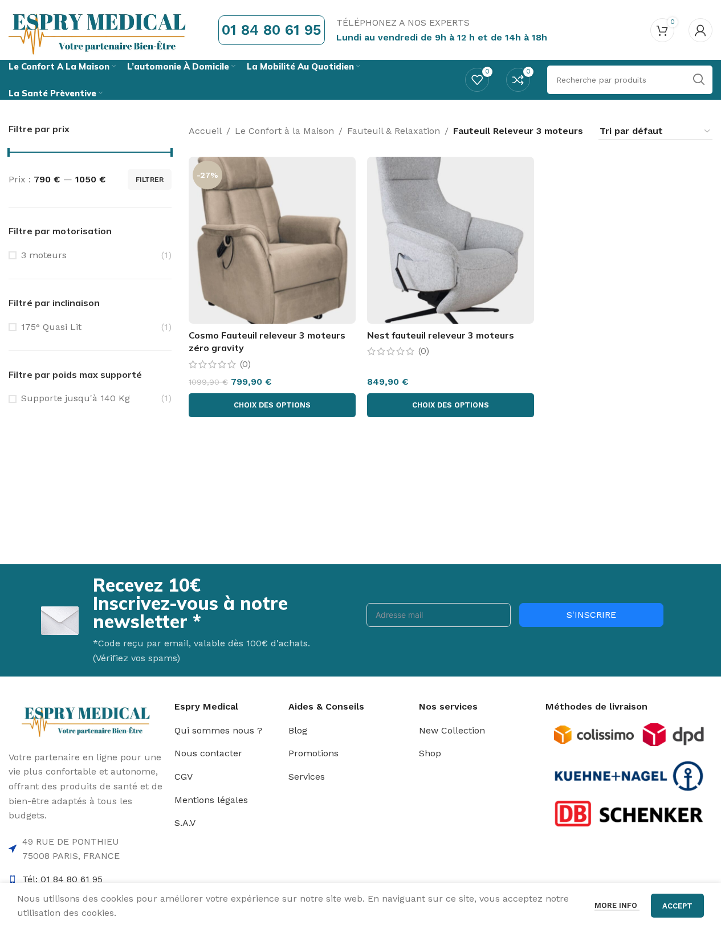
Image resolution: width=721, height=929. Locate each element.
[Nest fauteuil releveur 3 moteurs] (450, 240)
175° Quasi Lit (51, 326)
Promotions (313, 753)
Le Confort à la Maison (284, 130)
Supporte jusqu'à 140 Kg (75, 398)
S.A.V (184, 822)
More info (616, 905)
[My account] (700, 30)
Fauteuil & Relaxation (393, 130)
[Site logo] (99, 29)
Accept (677, 906)
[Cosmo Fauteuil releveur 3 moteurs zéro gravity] (272, 240)
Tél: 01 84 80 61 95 (62, 879)
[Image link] (594, 733)
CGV (183, 776)
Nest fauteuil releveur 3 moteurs (440, 335)
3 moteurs (44, 255)
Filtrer (150, 180)
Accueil (205, 130)
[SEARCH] (698, 80)
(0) (245, 364)
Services (306, 776)
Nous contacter (208, 753)
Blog (297, 730)
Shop (430, 753)
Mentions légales (211, 799)
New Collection (452, 730)
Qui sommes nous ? (218, 730)
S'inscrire (591, 614)
